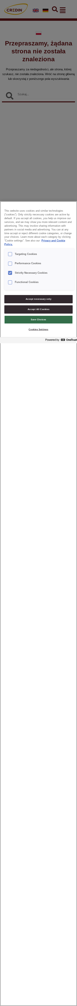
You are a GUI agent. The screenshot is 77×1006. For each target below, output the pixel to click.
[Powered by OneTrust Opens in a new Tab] (60, 340)
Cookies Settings (38, 329)
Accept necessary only (39, 299)
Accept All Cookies (38, 309)
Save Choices (38, 319)
